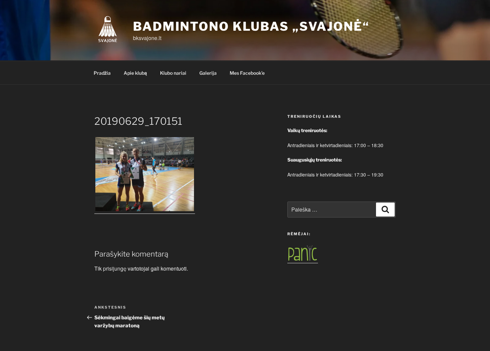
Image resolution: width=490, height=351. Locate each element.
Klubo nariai (173, 73)
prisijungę (114, 268)
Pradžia (102, 73)
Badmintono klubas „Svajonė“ (251, 26)
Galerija (208, 73)
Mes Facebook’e (247, 73)
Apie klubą (135, 73)
